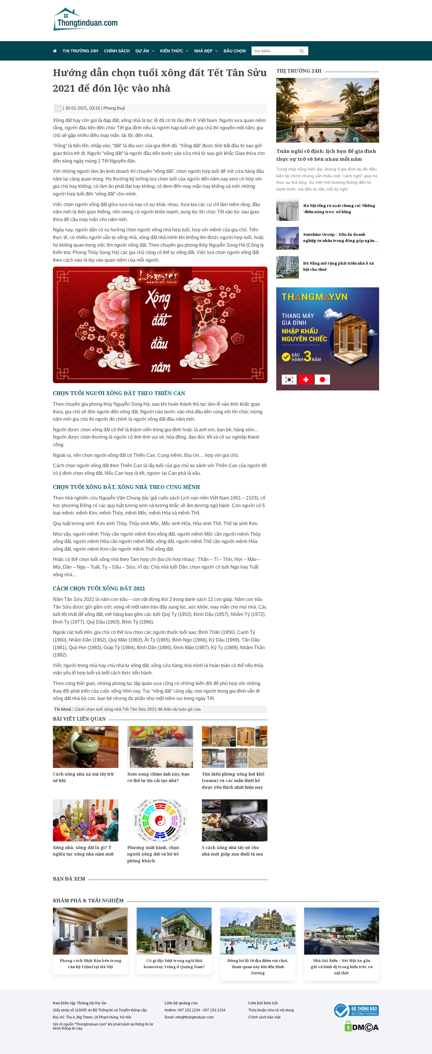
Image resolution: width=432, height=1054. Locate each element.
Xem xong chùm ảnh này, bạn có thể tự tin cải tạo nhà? (158, 777)
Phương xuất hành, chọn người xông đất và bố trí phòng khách (153, 854)
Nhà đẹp (203, 51)
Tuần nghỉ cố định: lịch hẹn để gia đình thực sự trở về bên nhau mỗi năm (326, 155)
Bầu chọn (235, 51)
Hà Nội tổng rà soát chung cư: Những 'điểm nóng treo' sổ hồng (339, 208)
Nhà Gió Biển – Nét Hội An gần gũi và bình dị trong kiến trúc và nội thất (342, 967)
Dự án (142, 51)
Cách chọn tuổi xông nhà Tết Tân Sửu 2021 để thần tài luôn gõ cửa (138, 709)
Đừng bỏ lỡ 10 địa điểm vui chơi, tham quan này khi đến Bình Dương (257, 967)
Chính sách (117, 51)
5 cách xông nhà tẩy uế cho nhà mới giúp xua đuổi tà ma (232, 851)
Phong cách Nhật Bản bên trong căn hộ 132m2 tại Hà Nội (90, 963)
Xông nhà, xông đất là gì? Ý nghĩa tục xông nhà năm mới (83, 851)
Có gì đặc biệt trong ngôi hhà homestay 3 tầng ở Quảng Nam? (174, 963)
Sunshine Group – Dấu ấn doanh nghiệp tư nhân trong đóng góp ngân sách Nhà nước (338, 238)
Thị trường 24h (80, 51)
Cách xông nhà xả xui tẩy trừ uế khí (83, 777)
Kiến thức (171, 51)
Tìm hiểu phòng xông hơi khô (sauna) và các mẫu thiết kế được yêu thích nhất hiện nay (233, 780)
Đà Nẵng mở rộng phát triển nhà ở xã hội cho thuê (338, 266)
